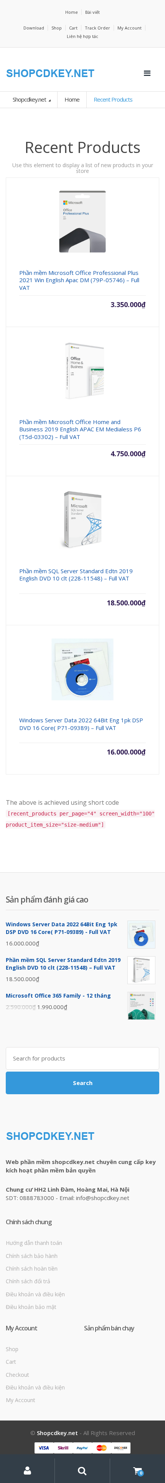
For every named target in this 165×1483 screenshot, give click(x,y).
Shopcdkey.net (30, 99)
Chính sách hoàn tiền (32, 1268)
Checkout (17, 1374)
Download (33, 28)
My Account (129, 28)
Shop (56, 28)
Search (82, 1083)
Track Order (97, 28)
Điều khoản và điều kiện (35, 1294)
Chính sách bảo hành (32, 1255)
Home (71, 12)
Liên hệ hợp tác (82, 36)
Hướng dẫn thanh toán (34, 1242)
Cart (73, 28)
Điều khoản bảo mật (31, 1306)
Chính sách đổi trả (28, 1281)
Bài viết (92, 12)
